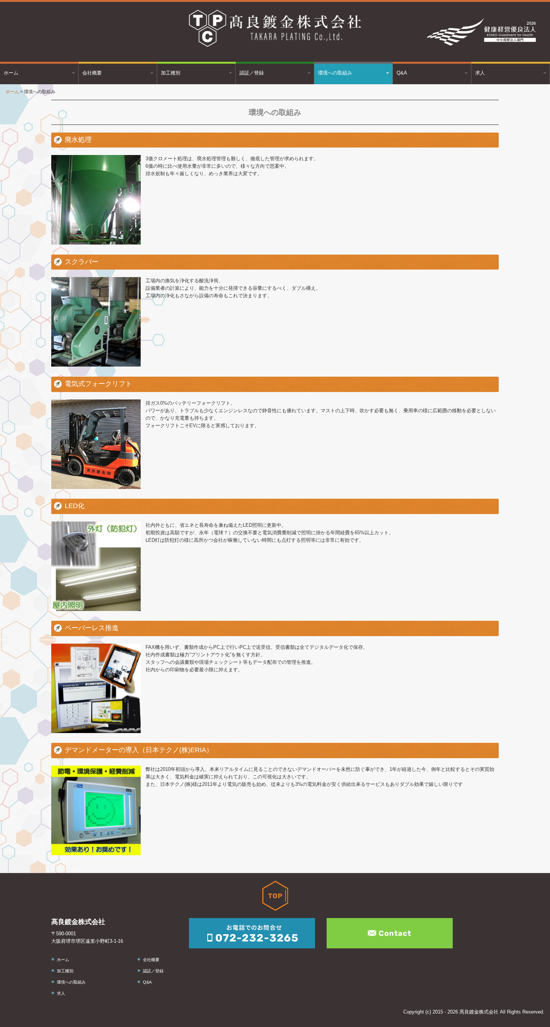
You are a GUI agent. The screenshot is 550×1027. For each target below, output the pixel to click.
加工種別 (170, 73)
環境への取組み (335, 73)
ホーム (11, 73)
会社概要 (92, 73)
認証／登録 (251, 73)
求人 (480, 73)
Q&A (402, 73)
